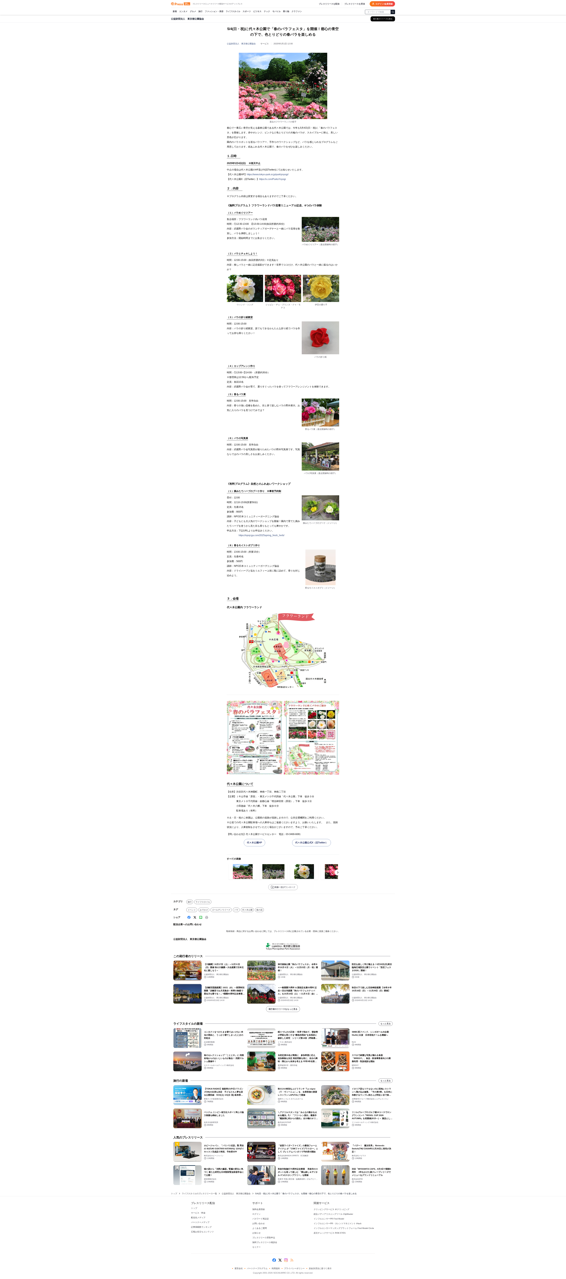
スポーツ (247, 11)
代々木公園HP (254, 842)
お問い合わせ (258, 1223)
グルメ (193, 11)
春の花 (259, 910)
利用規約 (276, 1268)
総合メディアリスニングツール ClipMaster (333, 1214)
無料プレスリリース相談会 (264, 1242)
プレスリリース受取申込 (263, 1237)
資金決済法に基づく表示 (320, 1268)
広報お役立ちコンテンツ (202, 1232)
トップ (174, 1193)
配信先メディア (198, 1217)
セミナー (256, 1247)
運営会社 (239, 1268)
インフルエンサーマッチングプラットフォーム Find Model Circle (344, 1228)
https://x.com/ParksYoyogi (272, 179)
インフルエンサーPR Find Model (329, 1219)
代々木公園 (247, 910)
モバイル (276, 11)
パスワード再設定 (260, 1219)
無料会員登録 (258, 1209)
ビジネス (257, 11)
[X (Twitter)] (194, 917)
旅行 (200, 11)
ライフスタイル (233, 11)
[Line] (200, 917)
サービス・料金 (198, 1213)
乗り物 (286, 11)
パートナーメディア (200, 1222)
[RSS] (292, 1260)
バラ (236, 910)
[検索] (393, 12)
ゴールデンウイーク (221, 910)
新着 (175, 11)
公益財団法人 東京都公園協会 (241, 43)
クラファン (297, 11)
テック (267, 11)
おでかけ (204, 910)
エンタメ (183, 11)
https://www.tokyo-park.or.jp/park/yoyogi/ (267, 174)
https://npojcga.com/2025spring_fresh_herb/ (261, 535)
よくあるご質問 (259, 1228)
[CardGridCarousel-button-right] (338, 872)
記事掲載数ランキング (201, 1227)
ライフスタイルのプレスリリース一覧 (199, 1193)
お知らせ (256, 1233)
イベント (192, 910)
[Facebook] (188, 917)
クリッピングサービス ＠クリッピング (331, 1209)
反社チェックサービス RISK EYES (329, 1233)
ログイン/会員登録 (384, 4)
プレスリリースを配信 (329, 4)
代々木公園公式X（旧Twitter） (311, 842)
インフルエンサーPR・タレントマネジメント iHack (337, 1223)
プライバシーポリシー (294, 1268)
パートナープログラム (257, 1268)
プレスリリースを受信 (354, 4)
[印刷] (206, 917)
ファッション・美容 (214, 11)
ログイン (256, 1214)
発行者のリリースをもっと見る (283, 1009)
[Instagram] (286, 1260)
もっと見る (385, 1023)
